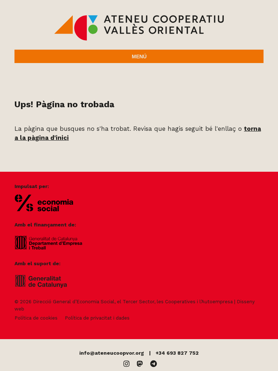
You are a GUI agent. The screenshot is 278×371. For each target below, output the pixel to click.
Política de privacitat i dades (97, 318)
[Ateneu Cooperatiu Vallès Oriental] (139, 39)
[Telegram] (153, 364)
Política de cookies (36, 318)
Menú (139, 56)
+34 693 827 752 (177, 353)
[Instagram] (126, 364)
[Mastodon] (140, 364)
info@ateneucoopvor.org (111, 353)
